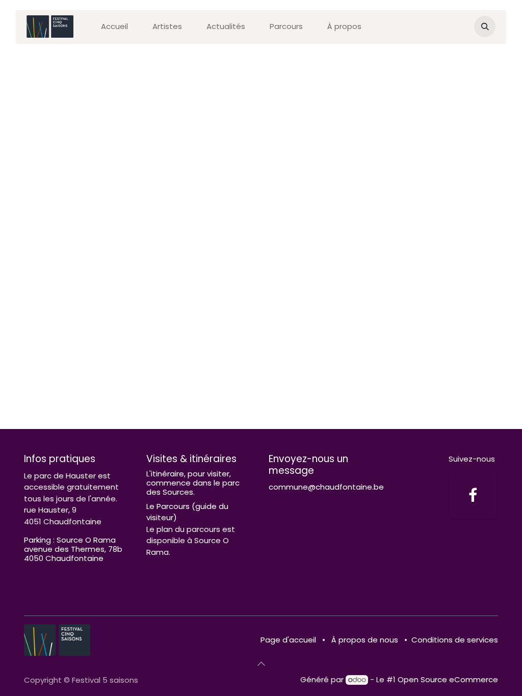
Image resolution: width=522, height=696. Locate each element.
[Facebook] (473, 495)
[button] (484, 26)
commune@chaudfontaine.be (326, 486)
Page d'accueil (288, 639)
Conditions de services (454, 639)
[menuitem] (114, 27)
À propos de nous (364, 639)
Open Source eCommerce (448, 679)
